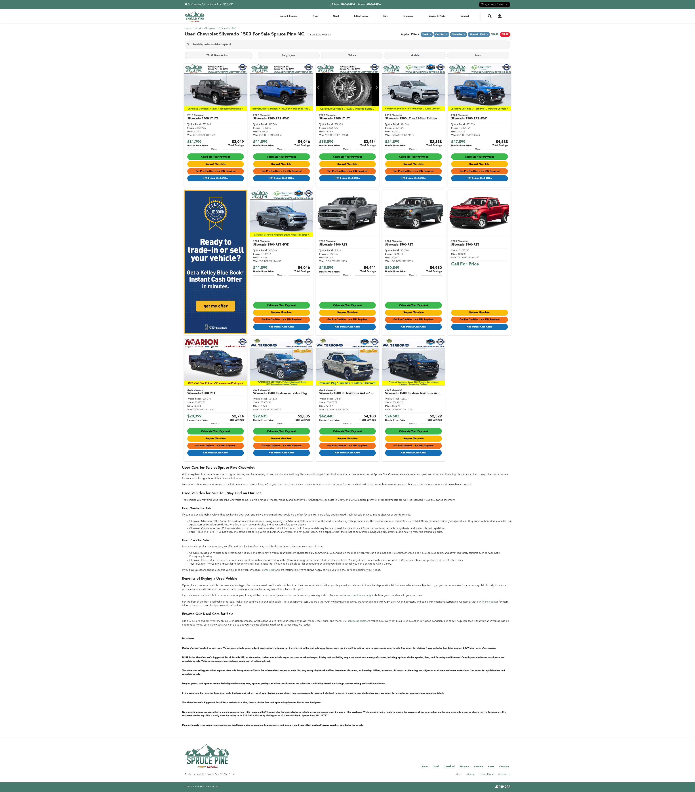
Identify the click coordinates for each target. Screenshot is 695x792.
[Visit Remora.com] (502, 787)
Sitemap (470, 774)
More (214, 149)
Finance (464, 766)
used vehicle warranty (359, 595)
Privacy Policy (486, 774)
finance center (490, 602)
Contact (464, 16)
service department (359, 621)
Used (336, 16)
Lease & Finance (288, 16)
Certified (449, 766)
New (315, 16)
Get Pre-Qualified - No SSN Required (215, 171)
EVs (385, 16)
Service (478, 766)
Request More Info (215, 164)
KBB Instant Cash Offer (215, 178)
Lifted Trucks (361, 16)
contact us (268, 570)
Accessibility (504, 774)
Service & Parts (437, 16)
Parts (491, 766)
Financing (408, 16)
